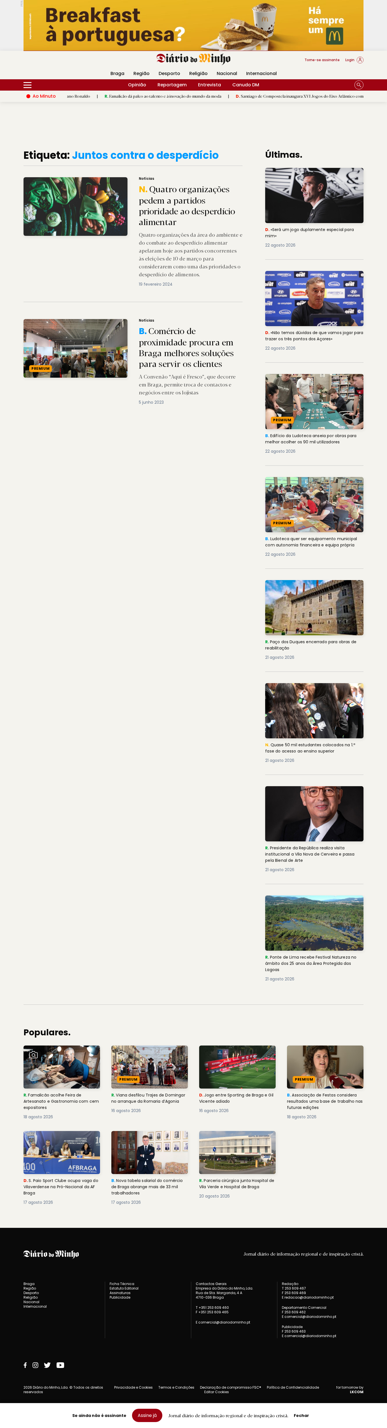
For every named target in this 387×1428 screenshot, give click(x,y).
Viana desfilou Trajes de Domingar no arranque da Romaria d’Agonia (141, 1056)
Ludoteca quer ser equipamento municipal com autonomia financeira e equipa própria (314, 487)
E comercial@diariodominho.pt (223, 1322)
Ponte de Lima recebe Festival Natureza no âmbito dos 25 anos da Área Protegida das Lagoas (314, 905)
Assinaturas (120, 1292)
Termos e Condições (176, 1387)
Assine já (147, 1415)
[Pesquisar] (359, 85)
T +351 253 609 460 (212, 1307)
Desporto (169, 73)
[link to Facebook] (25, 1365)
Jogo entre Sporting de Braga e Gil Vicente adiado (235, 1052)
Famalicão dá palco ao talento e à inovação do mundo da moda (116, 96)
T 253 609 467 (294, 1288)
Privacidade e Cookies (133, 1387)
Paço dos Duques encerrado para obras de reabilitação (311, 586)
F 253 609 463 (294, 1331)
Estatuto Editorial (124, 1288)
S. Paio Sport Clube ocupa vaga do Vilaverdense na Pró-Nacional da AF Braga (61, 1141)
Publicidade (120, 1297)
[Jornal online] (53, 62)
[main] (193, 677)
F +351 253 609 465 (212, 1312)
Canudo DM (245, 85)
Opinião (137, 85)
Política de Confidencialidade (293, 1387)
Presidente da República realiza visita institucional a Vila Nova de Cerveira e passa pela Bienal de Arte (308, 796)
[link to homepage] (194, 59)
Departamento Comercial (304, 1307)
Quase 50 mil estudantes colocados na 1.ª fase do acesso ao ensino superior (313, 689)
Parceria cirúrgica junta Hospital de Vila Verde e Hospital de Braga (236, 1141)
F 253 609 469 (294, 1292)
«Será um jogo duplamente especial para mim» (312, 174)
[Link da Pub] (193, 25)
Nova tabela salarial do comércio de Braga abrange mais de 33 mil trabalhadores (145, 1141)
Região (141, 73)
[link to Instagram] (35, 1365)
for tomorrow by (349, 1389)
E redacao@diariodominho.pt (308, 1297)
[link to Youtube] (60, 1365)
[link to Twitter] (47, 1365)
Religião (198, 73)
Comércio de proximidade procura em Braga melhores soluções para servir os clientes (112, 322)
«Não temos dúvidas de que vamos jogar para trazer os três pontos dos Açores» (312, 277)
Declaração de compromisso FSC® (230, 1387)
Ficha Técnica (122, 1283)
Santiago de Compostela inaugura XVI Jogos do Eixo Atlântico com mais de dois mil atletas (273, 96)
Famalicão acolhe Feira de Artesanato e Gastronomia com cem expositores (60, 1056)
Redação (290, 1284)
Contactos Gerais (211, 1284)
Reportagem (172, 85)
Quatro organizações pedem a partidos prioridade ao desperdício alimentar (101, 180)
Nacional (227, 73)
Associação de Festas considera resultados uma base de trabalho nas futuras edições (324, 1056)
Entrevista (209, 85)
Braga (117, 73)
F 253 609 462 (294, 1312)
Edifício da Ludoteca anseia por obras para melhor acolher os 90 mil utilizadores (313, 380)
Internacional (261, 73)
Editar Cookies (216, 1392)
